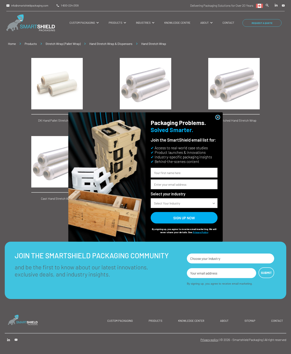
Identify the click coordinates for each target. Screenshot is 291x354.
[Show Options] (214, 203)
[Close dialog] (218, 117)
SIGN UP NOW (184, 218)
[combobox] (183, 203)
